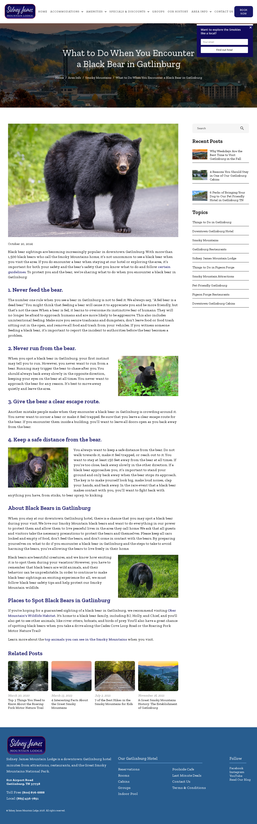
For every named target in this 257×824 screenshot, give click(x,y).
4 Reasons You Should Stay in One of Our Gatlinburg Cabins (229, 175)
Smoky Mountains (98, 77)
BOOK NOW (244, 11)
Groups (158, 11)
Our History (178, 11)
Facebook (236, 768)
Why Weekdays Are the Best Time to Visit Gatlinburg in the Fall (226, 155)
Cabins (124, 781)
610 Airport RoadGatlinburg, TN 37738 (23, 782)
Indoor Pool (128, 793)
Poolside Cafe (183, 769)
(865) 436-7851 (27, 798)
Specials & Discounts (127, 11)
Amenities (94, 11)
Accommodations (65, 11)
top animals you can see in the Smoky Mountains (86, 639)
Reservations (129, 769)
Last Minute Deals (186, 775)
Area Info (199, 11)
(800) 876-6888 (33, 792)
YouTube (235, 776)
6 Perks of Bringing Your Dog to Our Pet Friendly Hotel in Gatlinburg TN (227, 196)
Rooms (123, 775)
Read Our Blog (240, 779)
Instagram (236, 772)
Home (42, 11)
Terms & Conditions (189, 787)
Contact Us (223, 11)
